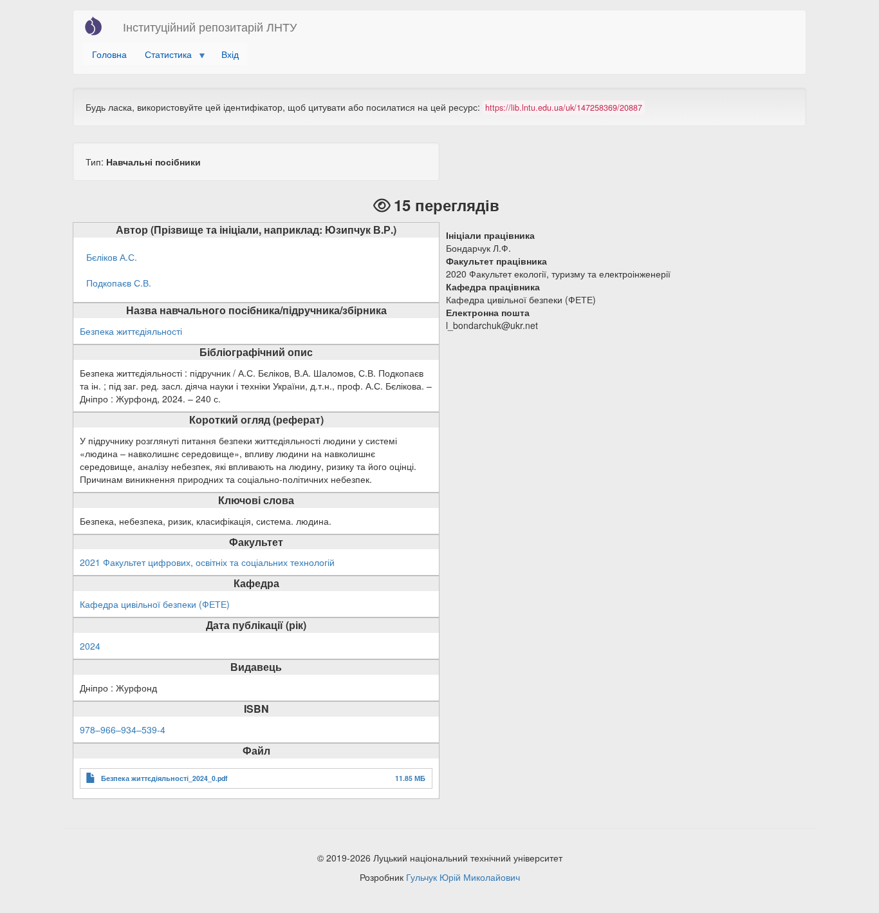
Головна (109, 54)
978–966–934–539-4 (122, 729)
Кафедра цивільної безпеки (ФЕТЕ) (155, 604)
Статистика (164, 56)
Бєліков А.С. (111, 256)
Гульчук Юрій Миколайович (463, 877)
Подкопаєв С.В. (118, 282)
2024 (90, 645)
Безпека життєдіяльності (131, 331)
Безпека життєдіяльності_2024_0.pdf (164, 778)
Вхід (230, 54)
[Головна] (98, 25)
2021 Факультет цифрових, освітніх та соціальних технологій (207, 562)
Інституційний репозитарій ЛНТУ (210, 26)
